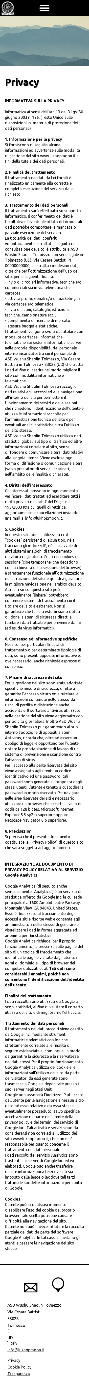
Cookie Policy (19, 1367)
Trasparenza (18, 1374)
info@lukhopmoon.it (25, 1350)
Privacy (13, 1360)
